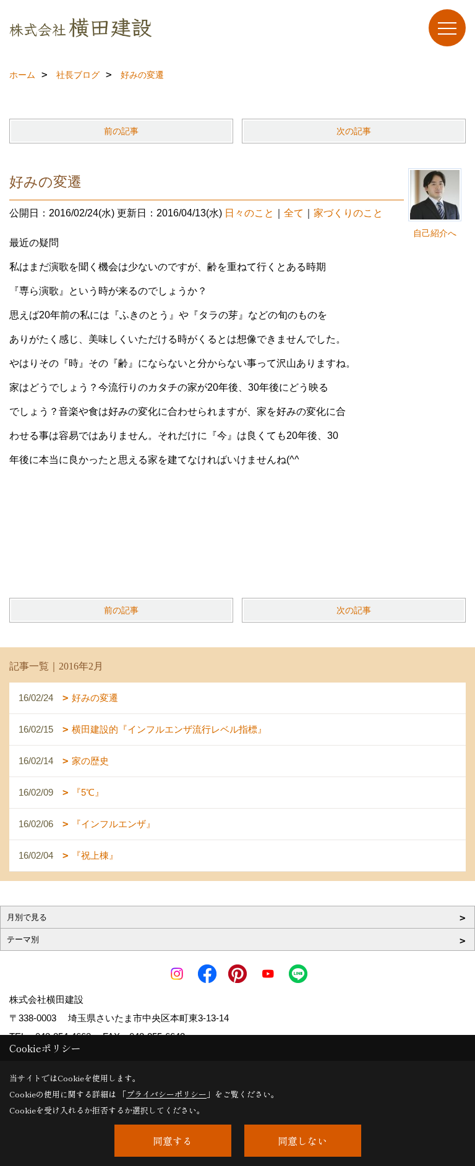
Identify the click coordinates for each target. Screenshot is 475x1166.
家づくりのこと (348, 213)
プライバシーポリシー (166, 1094)
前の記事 (121, 131)
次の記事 (353, 131)
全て (294, 213)
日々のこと (249, 213)
